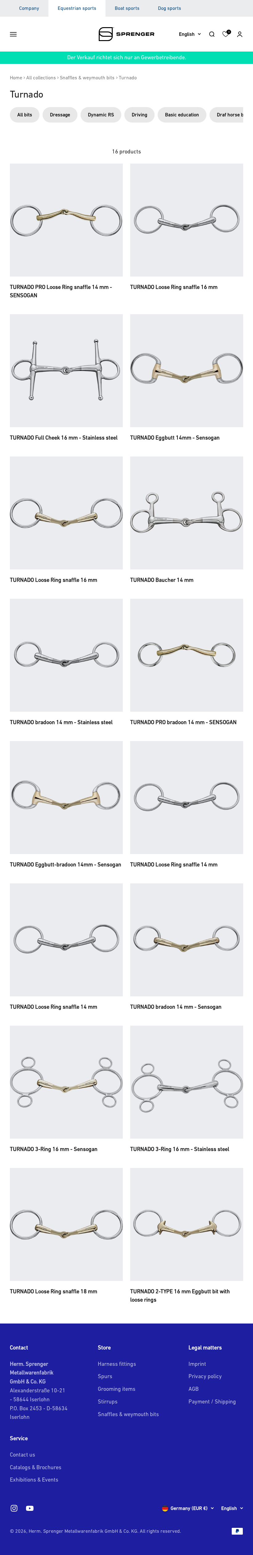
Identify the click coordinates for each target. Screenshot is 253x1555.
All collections (41, 77)
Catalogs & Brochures (35, 1467)
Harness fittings (117, 1364)
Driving (139, 114)
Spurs (105, 1376)
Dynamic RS (101, 114)
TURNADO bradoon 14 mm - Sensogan (176, 1006)
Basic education (182, 114)
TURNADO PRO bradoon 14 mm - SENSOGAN (183, 722)
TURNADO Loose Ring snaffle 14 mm (174, 864)
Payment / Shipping (212, 1401)
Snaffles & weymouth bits (87, 77)
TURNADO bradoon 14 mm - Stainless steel (61, 722)
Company (29, 8)
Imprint (197, 1364)
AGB (194, 1389)
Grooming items (116, 1389)
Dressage (60, 114)
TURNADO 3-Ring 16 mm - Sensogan (53, 1149)
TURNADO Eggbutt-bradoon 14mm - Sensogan (65, 864)
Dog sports (169, 8)
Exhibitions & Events (34, 1479)
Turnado (128, 77)
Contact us (22, 1454)
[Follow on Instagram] (14, 1508)
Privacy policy (205, 1376)
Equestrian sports (77, 8)
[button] (239, 34)
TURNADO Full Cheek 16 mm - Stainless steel (64, 437)
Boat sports (127, 8)
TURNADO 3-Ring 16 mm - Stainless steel (179, 1149)
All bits (24, 114)
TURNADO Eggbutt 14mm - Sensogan (175, 437)
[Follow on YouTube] (30, 1508)
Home (16, 77)
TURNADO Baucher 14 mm (161, 580)
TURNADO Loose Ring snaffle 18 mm (53, 1291)
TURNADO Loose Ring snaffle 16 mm (174, 287)
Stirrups (108, 1401)
